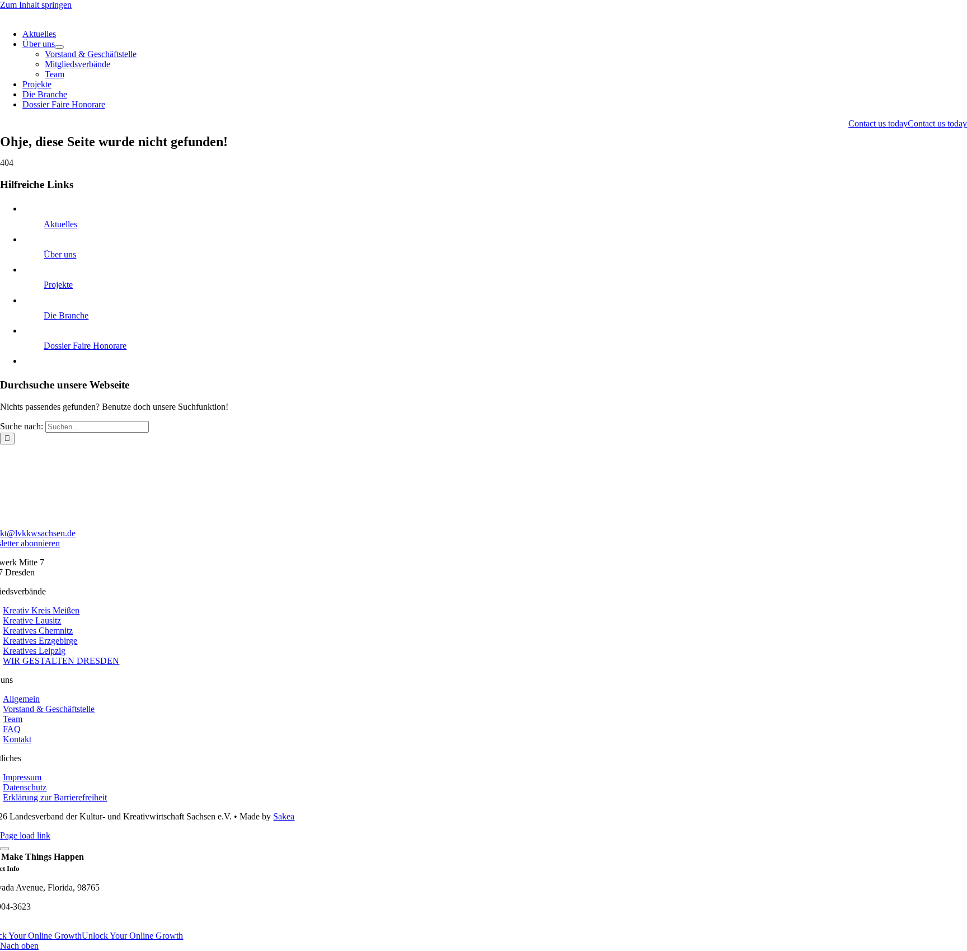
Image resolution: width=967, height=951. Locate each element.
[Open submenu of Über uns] (59, 47)
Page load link (25, 835)
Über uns (60, 254)
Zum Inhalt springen (36, 5)
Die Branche (66, 315)
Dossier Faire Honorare (85, 345)
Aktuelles (60, 224)
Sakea (283, 816)
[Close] (4, 848)
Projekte (58, 284)
